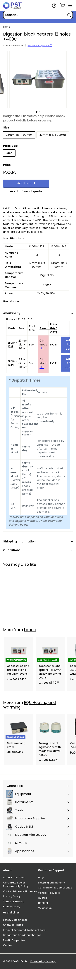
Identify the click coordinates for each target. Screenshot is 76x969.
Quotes (42, 898)
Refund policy (11, 906)
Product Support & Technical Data (24, 930)
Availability (11, 313)
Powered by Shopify (43, 961)
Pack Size (10, 146)
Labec (30, 629)
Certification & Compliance (55, 887)
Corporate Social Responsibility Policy (15, 884)
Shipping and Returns (51, 882)
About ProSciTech (14, 877)
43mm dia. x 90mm (52, 135)
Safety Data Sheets (15, 920)
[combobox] (38, 15)
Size (6, 127)
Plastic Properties (14, 940)
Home (6, 27)
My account (45, 908)
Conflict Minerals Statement (20, 891)
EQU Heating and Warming (29, 705)
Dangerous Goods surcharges (22, 935)
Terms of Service (13, 901)
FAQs (41, 877)
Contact (43, 903)
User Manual (11, 301)
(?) (41, 348)
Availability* (48, 328)
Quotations (12, 550)
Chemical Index (13, 925)
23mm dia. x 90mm (19, 135)
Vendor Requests (49, 893)
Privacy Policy (11, 896)
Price (7, 165)
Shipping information (19, 541)
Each (9, 153)
